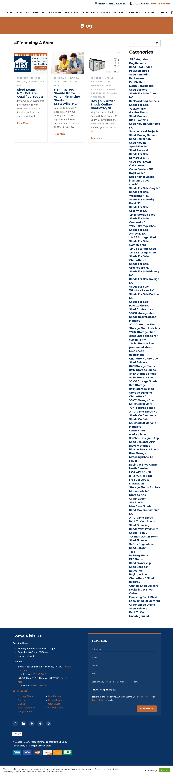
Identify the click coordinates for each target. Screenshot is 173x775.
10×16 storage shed (142, 313)
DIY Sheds (136, 559)
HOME (9, 12)
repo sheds (136, 351)
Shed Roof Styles (140, 67)
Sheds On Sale (138, 419)
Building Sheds (98, 82)
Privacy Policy (146, 697)
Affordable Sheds (141, 517)
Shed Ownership (140, 563)
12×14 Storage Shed (142, 343)
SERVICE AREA (54, 12)
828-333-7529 (38, 685)
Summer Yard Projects (144, 131)
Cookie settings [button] (150, 770)
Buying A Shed (98, 89)
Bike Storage (137, 453)
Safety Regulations (141, 544)
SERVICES (118, 12)
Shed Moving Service (143, 135)
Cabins (21, 704)
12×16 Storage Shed (142, 214)
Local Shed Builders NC (144, 601)
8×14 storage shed (141, 388)
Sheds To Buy (138, 532)
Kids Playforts (138, 120)
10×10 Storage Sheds (143, 381)
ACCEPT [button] (164, 770)
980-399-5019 (160, 3)
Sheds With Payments (143, 529)
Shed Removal (138, 150)
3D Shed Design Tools (102, 78)
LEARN (104, 12)
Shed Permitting (139, 74)
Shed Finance (61, 78)
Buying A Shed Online (143, 464)
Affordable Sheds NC (143, 411)
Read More (23, 123)
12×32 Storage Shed (142, 252)
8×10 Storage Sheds (142, 373)
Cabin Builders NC (141, 169)
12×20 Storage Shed (142, 226)
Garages (22, 700)
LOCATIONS (132, 12)
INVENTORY (38, 12)
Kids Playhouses (26, 707)
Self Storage (137, 385)
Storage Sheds (25, 696)
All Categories (138, 59)
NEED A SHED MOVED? (113, 3)
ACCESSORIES (89, 12)
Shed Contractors (141, 309)
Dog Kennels (137, 63)
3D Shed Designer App (144, 438)
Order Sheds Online (142, 604)
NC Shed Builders (140, 404)
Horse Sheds (55, 700)
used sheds (136, 354)
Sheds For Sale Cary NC (144, 188)
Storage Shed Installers (144, 328)
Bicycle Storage (139, 445)
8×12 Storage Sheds (142, 370)
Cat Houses (136, 165)
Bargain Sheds (25, 711)
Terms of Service (99, 700)
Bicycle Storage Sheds (144, 449)
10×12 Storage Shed (142, 400)
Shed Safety (137, 548)
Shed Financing (25, 78)
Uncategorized (139, 616)
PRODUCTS (21, 12)
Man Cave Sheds (140, 506)
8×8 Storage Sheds (142, 366)
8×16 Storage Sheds (142, 377)
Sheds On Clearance (142, 415)
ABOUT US (149, 12)
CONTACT (162, 12)
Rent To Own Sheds (142, 521)
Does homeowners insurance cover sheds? (141, 180)
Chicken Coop (55, 707)
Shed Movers (138, 116)
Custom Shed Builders (143, 585)
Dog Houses (137, 173)
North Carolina (139, 468)
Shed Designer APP (142, 441)
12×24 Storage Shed (142, 237)
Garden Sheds (138, 112)
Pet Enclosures (139, 70)
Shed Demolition (140, 139)
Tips (132, 551)
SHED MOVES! (71, 12)
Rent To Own (137, 612)
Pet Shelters (137, 82)
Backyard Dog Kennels (144, 101)
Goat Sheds (54, 704)
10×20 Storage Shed (142, 324)
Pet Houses (136, 78)
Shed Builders (138, 608)
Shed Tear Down (140, 161)
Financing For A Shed (143, 597)
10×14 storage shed (142, 407)
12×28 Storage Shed (142, 248)
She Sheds (136, 502)
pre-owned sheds (141, 347)
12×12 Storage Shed (142, 332)
